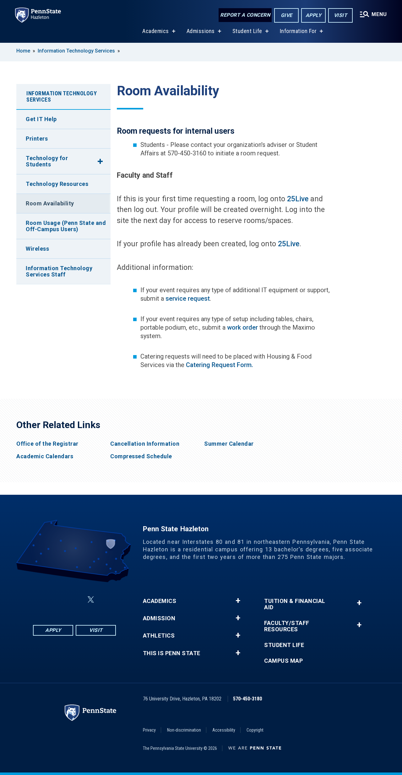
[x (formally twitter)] (91, 599)
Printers (37, 138)
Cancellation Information (144, 444)
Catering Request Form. (219, 365)
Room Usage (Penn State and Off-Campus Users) (66, 226)
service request (188, 298)
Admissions (201, 31)
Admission (159, 618)
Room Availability (50, 203)
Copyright (255, 730)
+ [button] (238, 601)
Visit (340, 15)
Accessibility (223, 730)
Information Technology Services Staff (59, 271)
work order (242, 327)
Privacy (149, 730)
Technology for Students (47, 161)
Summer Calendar (229, 444)
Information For (298, 31)
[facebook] (43, 599)
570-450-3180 (247, 699)
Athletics (159, 636)
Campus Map (283, 661)
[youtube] (105, 599)
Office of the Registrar (47, 444)
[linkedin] (75, 599)
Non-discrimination (184, 730)
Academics (155, 31)
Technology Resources (57, 184)
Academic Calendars (44, 456)
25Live (297, 199)
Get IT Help (41, 119)
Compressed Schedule (141, 456)
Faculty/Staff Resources (286, 626)
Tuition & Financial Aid (294, 604)
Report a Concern (245, 15)
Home (23, 51)
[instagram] (59, 599)
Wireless (37, 248)
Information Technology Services (76, 51)
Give (286, 15)
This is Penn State (171, 653)
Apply (314, 15)
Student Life (247, 31)
